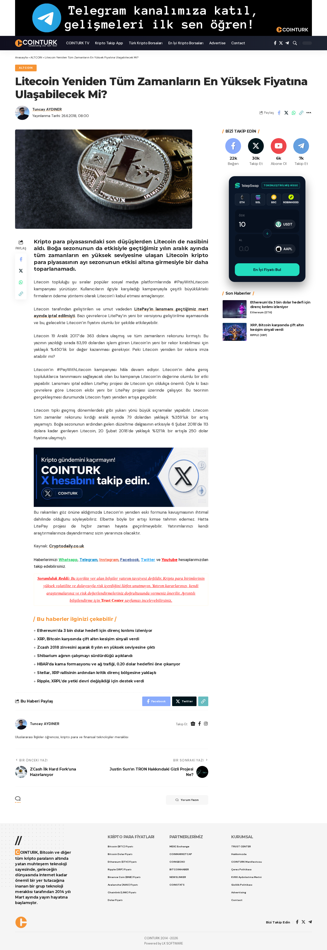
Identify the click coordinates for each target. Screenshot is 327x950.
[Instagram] (205, 724)
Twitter (148, 559)
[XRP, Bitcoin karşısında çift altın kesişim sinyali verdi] (235, 332)
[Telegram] (287, 43)
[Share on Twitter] (286, 113)
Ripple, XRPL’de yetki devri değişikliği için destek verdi (90, 681)
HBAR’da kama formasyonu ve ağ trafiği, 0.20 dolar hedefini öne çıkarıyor (108, 664)
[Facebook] (275, 43)
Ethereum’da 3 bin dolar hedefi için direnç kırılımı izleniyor (94, 630)
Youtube (169, 559)
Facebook (129, 559)
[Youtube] (278, 152)
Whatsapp (68, 559)
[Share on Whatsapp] (293, 113)
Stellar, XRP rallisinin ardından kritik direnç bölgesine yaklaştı (96, 672)
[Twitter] (281, 43)
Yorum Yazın (190, 800)
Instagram (108, 559)
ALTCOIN (36, 57)
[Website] (193, 724)
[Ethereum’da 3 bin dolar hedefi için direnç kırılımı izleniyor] (235, 309)
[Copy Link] (301, 113)
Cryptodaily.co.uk (66, 546)
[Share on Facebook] (279, 113)
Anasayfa (21, 57)
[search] (295, 43)
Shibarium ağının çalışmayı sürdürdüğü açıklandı (85, 655)
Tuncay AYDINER (47, 109)
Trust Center (112, 600)
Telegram (88, 559)
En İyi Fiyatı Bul (267, 269)
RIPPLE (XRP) (258, 335)
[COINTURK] (36, 43)
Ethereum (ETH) (261, 312)
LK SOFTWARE (172, 943)
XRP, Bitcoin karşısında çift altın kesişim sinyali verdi (88, 639)
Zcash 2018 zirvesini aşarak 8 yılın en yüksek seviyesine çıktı (96, 647)
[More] (308, 113)
